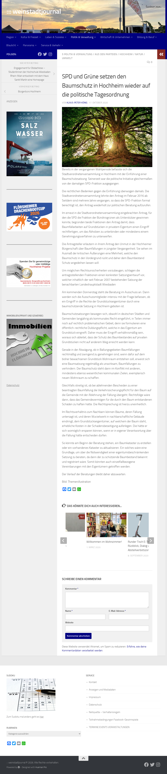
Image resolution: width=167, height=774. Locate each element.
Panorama (28, 45)
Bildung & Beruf (145, 37)
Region (10, 37)
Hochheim (126, 54)
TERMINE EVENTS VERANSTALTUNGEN (109, 727)
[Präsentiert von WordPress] (19, 767)
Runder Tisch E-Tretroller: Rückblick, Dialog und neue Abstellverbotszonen (143, 546)
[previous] (63, 540)
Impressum (95, 697)
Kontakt (93, 682)
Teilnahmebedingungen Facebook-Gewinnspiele (113, 719)
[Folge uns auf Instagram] (50, 54)
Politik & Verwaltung (82, 37)
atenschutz (13, 385)
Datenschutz (95, 704)
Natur (139, 54)
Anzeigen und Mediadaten (102, 689)
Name (69, 611)
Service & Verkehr (51, 45)
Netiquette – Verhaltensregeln (104, 712)
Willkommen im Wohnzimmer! (104, 541)
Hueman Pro (41, 767)
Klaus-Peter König (77, 102)
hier (42, 716)
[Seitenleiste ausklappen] (161, 54)
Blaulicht (11, 45)
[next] (150, 540)
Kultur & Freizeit (29, 37)
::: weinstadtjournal (34, 11)
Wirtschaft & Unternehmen (115, 37)
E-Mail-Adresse (117, 611)
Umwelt (67, 58)
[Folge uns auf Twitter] (45, 54)
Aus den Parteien (106, 54)
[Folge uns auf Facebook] (40, 54)
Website (69, 622)
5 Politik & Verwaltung (77, 54)
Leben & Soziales (54, 37)
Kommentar (71, 588)
